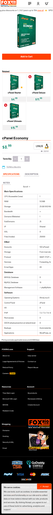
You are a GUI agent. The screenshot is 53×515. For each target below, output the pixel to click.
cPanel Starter (14, 93)
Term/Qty (7, 159)
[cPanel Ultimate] (14, 111)
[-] (15, 159)
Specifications (11, 174)
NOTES (6, 183)
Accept (46, 486)
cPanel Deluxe (38, 93)
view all (36, 10)
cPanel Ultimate (14, 121)
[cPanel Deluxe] (38, 82)
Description (31, 174)
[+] (27, 159)
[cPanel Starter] (14, 82)
